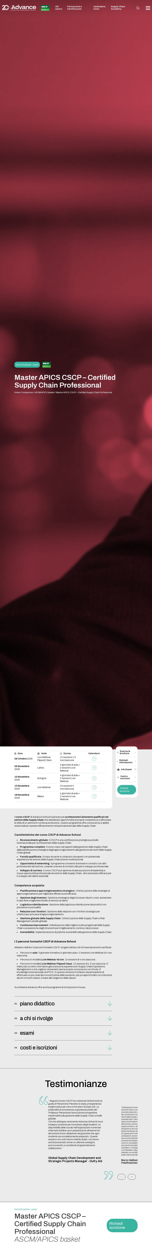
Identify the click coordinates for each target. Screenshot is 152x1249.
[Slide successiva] (132, 1177)
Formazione (27, 392)
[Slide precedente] (121, 1177)
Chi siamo (58, 7)
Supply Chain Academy (118, 7)
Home (17, 392)
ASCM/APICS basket (44, 392)
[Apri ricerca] (138, 8)
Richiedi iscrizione (124, 789)
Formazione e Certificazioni (74, 7)
